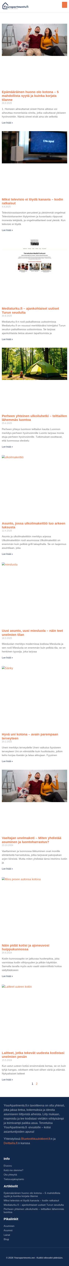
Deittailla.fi (10, 1143)
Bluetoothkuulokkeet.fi (35, 1138)
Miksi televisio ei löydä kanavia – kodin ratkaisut (31, 1200)
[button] (64, 5)
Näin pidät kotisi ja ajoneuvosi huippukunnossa (25, 947)
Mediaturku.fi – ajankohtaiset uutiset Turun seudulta (34, 1204)
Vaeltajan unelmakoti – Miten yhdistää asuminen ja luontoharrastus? (31, 840)
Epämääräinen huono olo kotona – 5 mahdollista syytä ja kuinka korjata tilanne (30, 96)
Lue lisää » (7, 122)
